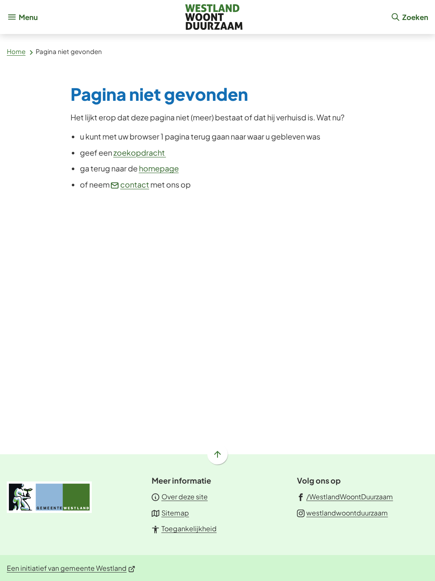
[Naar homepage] (214, 17)
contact (134, 184)
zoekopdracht (139, 152)
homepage (159, 168)
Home (16, 51)
